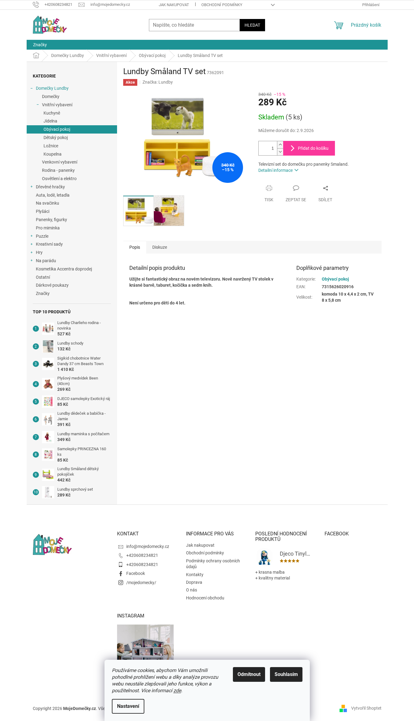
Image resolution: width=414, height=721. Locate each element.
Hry (39, 252)
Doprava (194, 582)
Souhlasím (286, 674)
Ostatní (43, 277)
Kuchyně (52, 113)
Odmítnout (248, 674)
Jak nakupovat (174, 4)
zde (177, 690)
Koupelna (53, 154)
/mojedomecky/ (141, 582)
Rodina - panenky (58, 170)
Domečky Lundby (52, 88)
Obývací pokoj (57, 129)
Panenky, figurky (51, 219)
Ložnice (51, 145)
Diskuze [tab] (159, 247)
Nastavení (128, 706)
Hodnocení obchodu (205, 597)
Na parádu (46, 260)
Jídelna (50, 121)
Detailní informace (275, 170)
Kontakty (194, 574)
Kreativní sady (49, 244)
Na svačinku (47, 203)
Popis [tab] (134, 247)
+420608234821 (142, 555)
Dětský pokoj (56, 137)
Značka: (157, 82)
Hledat (252, 25)
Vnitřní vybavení (57, 104)
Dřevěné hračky (50, 186)
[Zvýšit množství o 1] (280, 144)
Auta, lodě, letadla (53, 195)
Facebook (135, 573)
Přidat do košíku (313, 148)
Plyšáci (42, 211)
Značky (43, 293)
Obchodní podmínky (221, 4)
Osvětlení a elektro (59, 178)
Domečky (50, 96)
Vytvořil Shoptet (366, 708)
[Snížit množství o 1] (280, 151)
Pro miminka (48, 227)
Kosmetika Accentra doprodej (64, 268)
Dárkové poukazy (52, 285)
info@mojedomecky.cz (147, 546)
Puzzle (42, 236)
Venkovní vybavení (59, 162)
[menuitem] (40, 45)
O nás (191, 589)
